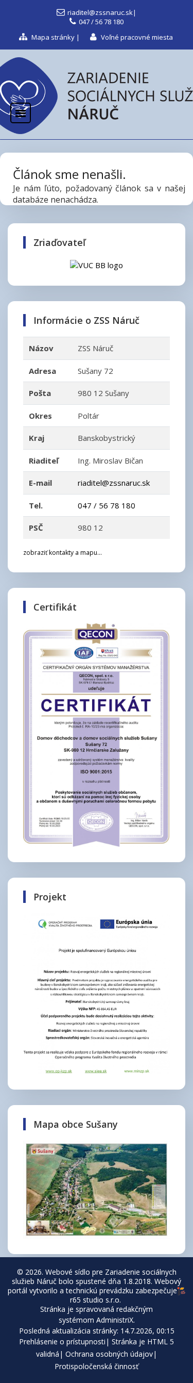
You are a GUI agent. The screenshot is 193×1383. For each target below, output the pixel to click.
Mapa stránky (52, 37)
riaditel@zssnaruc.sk (100, 12)
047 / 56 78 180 (101, 21)
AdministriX (114, 1320)
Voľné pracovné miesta (136, 37)
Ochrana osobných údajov (109, 1354)
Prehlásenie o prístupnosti (62, 1341)
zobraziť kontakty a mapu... (62, 552)
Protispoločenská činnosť (96, 1366)
